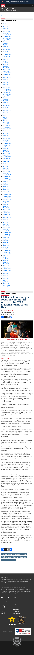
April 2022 (5, 102)
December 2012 (7, 268)
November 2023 (7, 74)
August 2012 (6, 275)
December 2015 (7, 212)
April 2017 (5, 188)
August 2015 (6, 219)
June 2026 (5, 25)
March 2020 (6, 137)
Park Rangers (6, 557)
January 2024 (6, 71)
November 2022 (7, 91)
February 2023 (6, 87)
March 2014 (6, 245)
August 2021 (6, 112)
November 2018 (7, 156)
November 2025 (7, 36)
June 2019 (5, 148)
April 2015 (5, 224)
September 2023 (7, 77)
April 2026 (5, 28)
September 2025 (7, 38)
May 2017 (5, 186)
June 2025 (5, 43)
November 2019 (7, 143)
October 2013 (6, 252)
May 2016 (5, 206)
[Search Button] (29, 6)
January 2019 (6, 155)
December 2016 (7, 194)
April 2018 (5, 168)
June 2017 (5, 184)
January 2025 (6, 51)
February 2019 (6, 153)
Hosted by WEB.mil (7, 631)
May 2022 (5, 100)
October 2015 (6, 216)
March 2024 (6, 68)
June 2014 (5, 240)
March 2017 (6, 189)
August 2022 (6, 96)
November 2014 (7, 232)
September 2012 (7, 273)
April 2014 (5, 244)
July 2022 (5, 97)
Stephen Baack (7, 310)
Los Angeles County (8, 560)
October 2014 (6, 234)
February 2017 (6, 191)
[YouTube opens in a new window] (12, 597)
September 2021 (7, 110)
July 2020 (5, 130)
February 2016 (6, 209)
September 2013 (7, 254)
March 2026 (6, 30)
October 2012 (6, 272)
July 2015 (5, 221)
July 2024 (5, 61)
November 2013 (7, 250)
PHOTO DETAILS (11, 339)
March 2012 (6, 283)
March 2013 (6, 263)
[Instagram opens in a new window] (5, 597)
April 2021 (5, 119)
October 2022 (6, 92)
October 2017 (6, 178)
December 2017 (7, 175)
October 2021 (6, 109)
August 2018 (6, 161)
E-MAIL (8, 358)
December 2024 (7, 53)
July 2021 (5, 114)
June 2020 (5, 132)
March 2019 (6, 152)
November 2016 (7, 196)
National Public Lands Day (11, 554)
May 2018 (5, 166)
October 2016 (6, 198)
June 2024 (5, 63)
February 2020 (6, 138)
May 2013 (5, 260)
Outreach (23, 557)
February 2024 (6, 69)
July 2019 (5, 147)
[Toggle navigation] (31, 6)
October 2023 (6, 76)
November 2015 (7, 214)
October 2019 (6, 145)
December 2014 (7, 231)
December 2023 (7, 72)
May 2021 (5, 117)
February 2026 (6, 31)
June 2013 (5, 259)
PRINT (3, 358)
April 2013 (5, 262)
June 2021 (5, 115)
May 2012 (5, 280)
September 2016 (7, 199)
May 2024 (5, 64)
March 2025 (6, 48)
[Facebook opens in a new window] (2, 597)
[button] (8, 3)
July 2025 (5, 41)
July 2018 (5, 163)
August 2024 (6, 59)
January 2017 (6, 193)
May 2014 (5, 242)
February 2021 (6, 122)
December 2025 (7, 35)
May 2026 (5, 26)
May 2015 (5, 222)
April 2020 (5, 135)
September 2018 (7, 160)
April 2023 (5, 84)
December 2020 (7, 125)
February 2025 (6, 49)
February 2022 (6, 105)
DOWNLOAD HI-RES (23, 339)
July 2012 (5, 277)
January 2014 (6, 247)
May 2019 (5, 150)
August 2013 (6, 255)
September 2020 (7, 128)
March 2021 (6, 120)
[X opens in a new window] (9, 597)
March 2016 (6, 208)
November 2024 (7, 54)
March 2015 (6, 226)
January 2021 (6, 124)
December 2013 (7, 249)
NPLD (24, 554)
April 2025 (5, 46)
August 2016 (6, 201)
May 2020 (5, 133)
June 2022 (5, 99)
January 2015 (6, 229)
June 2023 (5, 82)
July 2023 (5, 81)
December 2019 (7, 142)
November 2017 (7, 176)
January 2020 (6, 140)
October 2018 (6, 158)
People (15, 557)
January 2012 (6, 287)
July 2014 (5, 239)
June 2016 (5, 204)
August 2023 (6, 79)
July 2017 (5, 183)
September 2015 (7, 217)
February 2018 (6, 171)
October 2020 (6, 127)
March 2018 (6, 170)
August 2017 (6, 181)
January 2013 (6, 267)
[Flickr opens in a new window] (15, 597)
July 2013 (5, 257)
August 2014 (6, 237)
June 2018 (5, 165)
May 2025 (5, 44)
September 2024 (7, 58)
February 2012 (6, 285)
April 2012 (5, 282)
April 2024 (5, 66)
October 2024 (6, 56)
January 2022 (6, 107)
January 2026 (6, 33)
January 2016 (6, 211)
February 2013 (6, 265)
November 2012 (7, 270)
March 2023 (6, 86)
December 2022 (7, 89)
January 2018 (6, 173)
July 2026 (5, 23)
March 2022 (6, 104)
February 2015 (6, 227)
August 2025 (6, 40)
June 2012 (5, 278)
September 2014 (7, 235)
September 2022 (7, 94)
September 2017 (7, 180)
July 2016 (5, 203)
